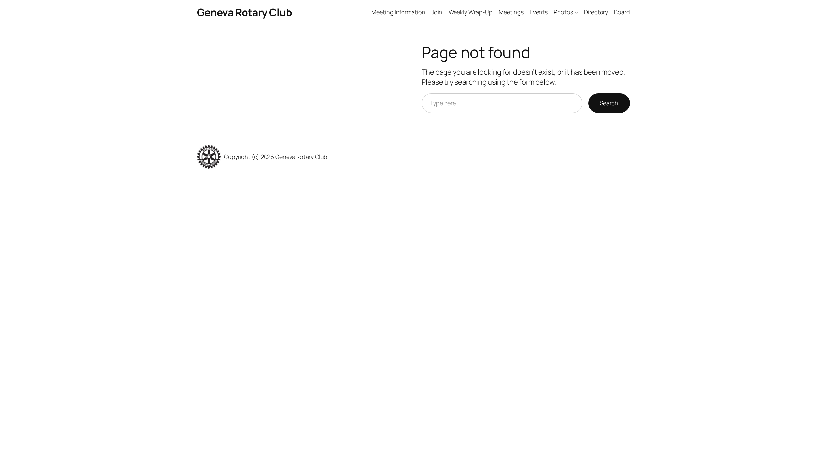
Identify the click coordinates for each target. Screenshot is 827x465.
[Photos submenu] (576, 12)
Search (609, 103)
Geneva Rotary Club (244, 12)
